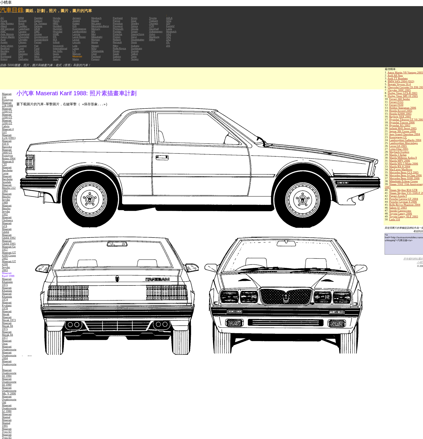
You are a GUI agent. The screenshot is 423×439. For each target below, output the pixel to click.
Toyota (153, 18)
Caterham (23, 28)
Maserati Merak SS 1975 (7, 325)
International (60, 48)
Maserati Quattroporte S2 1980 (9, 408)
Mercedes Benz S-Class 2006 (405, 175)
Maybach (96, 18)
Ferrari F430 (396, 104)
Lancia (76, 34)
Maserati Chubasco (7, 219)
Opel (94, 53)
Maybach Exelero (399, 151)
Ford (36, 48)
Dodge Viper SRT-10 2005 (403, 96)
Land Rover (79, 37)
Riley (115, 45)
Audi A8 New (395, 75)
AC (2, 18)
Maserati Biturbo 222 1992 (9, 187)
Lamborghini (79, 31)
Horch (56, 20)
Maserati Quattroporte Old (9, 399)
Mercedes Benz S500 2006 (404, 178)
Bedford (5, 48)
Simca (134, 26)
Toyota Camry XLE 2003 (403, 216)
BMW (3, 53)
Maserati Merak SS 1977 (7, 334)
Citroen (22, 42)
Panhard (118, 18)
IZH (168, 23)
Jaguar (57, 56)
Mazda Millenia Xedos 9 (403, 157)
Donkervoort (41, 37)
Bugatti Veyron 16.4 (399, 84)
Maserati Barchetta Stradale (7, 179)
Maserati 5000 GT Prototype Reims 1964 (8, 154)
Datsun (38, 20)
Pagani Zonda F (398, 195)
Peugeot (118, 26)
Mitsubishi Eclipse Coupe (403, 181)
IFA (55, 37)
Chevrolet (23, 37)
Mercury (95, 28)
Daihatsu (23, 59)
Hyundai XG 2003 (399, 125)
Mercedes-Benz (100, 26)
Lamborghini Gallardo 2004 (405, 140)
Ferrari (37, 42)
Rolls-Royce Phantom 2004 (404, 204)
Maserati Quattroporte (9, 348)
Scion (134, 18)
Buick (21, 23)
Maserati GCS (7, 224)
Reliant (117, 39)
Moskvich (171, 31)
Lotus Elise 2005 (398, 148)
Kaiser (76, 23)
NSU (93, 48)
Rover (116, 51)
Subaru (135, 45)
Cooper (22, 45)
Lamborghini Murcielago (403, 143)
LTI (74, 51)
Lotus (75, 48)
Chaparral (23, 34)
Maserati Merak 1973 (9, 318)
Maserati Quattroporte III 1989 (9, 381)
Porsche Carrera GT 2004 (403, 198)
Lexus (75, 39)
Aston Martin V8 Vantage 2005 (405, 72)
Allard (3, 26)
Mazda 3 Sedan (398, 154)
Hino (36, 56)
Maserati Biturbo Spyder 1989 (7, 198)
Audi (3, 39)
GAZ (168, 20)
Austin (4, 42)
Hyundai (57, 31)
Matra (75, 59)
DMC (37, 31)
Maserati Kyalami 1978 (7, 305)
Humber (57, 26)
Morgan (95, 39)
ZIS (168, 45)
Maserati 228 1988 (7, 104)
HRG (55, 23)
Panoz (116, 20)
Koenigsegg (79, 28)
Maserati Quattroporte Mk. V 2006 (9, 390)
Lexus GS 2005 (398, 145)
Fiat (36, 45)
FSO (36, 51)
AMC (3, 31)
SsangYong (137, 34)
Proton (116, 37)
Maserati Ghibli (7, 230)
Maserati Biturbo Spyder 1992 (7, 210)
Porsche (117, 34)
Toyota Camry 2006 (400, 213)
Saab (116, 53)
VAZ (168, 37)
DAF (20, 56)
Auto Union (6, 45)
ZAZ (168, 39)
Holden (38, 59)
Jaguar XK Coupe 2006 (402, 131)
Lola (74, 45)
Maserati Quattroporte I (9, 364)
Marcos (76, 53)
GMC (37, 53)
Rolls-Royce (119, 48)
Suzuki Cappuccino (400, 210)
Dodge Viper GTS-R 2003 (402, 93)
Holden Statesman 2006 (402, 107)
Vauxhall (154, 28)
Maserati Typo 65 (7, 436)
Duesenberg (41, 39)
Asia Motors (7, 34)
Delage (38, 26)
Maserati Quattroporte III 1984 (9, 372)
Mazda (95, 20)
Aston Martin (7, 37)
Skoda (134, 28)
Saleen (117, 56)
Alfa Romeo (7, 23)
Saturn (116, 59)
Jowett (76, 20)
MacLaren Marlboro (400, 169)
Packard (96, 56)
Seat (133, 20)
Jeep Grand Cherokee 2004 (404, 134)
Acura (3, 20)
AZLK (169, 18)
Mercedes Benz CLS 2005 (404, 172)
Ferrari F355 (396, 101)
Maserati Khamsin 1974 (7, 296)
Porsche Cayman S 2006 (403, 201)
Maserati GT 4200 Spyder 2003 (9, 266)
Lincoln (76, 42)
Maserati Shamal (7, 415)
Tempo (135, 59)
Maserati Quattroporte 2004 (9, 355)
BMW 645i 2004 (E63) (401, 81)
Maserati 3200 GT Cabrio (7, 123)
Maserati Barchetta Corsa (7, 170)
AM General (7, 28)
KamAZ (170, 26)
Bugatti (22, 20)
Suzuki (135, 51)
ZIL (168, 42)
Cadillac (22, 26)
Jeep (56, 59)
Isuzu (56, 53)
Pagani (95, 59)
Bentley (4, 51)
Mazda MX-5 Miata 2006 (403, 163)
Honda (56, 18)
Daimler (38, 18)
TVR (151, 26)
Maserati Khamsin (7, 289)
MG (93, 31)
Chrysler (22, 39)
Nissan (95, 45)
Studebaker (137, 39)
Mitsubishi (96, 37)
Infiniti (56, 42)
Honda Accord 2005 (400, 110)
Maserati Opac (7, 342)
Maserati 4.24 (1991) (9, 136)
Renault (117, 42)
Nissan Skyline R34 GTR (403, 190)
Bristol (3, 59)
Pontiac (117, 31)
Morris (94, 42)
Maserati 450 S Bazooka (7, 143)
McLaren (96, 23)
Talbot (134, 53)
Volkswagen (156, 31)
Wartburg (154, 37)
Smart (134, 31)
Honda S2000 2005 (400, 113)
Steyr (134, 37)
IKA (55, 39)
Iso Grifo (57, 51)
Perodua (118, 23)
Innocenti (58, 45)
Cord (21, 48)
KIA (74, 26)
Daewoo (23, 53)
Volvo (152, 34)
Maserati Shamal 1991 (7, 422)
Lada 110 (394, 219)
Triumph (153, 23)
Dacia (21, 51)
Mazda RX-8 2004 (399, 166)
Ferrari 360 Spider (399, 98)
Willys (152, 39)
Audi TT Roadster (398, 78)
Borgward (5, 56)
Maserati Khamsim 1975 (7, 281)
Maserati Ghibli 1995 (9, 242)
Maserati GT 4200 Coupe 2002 (9, 255)
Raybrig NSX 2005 (400, 116)
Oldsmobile (97, 51)
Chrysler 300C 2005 (399, 90)
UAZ (168, 34)
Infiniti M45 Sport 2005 (403, 128)
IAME (56, 34)
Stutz (134, 42)
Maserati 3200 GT (7, 110)
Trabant (153, 20)
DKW (37, 28)
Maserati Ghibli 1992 (9, 236)
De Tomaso (40, 23)
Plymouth (118, 28)
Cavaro (22, 31)
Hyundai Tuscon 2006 (402, 122)
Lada (169, 28)
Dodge (38, 34)
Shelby (135, 23)
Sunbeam (136, 48)
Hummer (57, 28)
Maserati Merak (7, 313)
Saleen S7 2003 (398, 207)
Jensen (76, 18)
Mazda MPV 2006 (399, 160)
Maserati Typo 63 (7, 430)
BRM (21, 18)
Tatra (134, 56)
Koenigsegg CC (398, 137)
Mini (93, 34)
